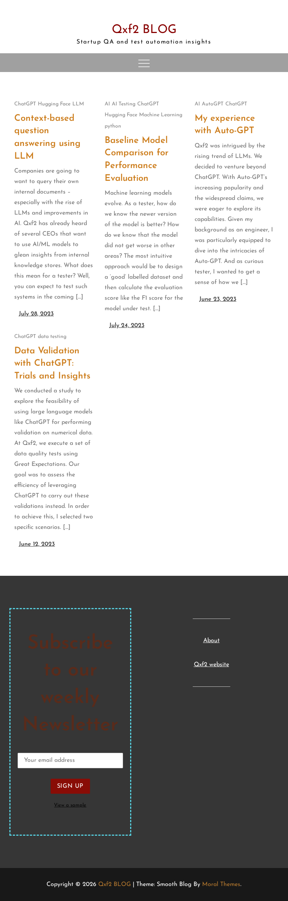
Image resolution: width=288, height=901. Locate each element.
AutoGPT (213, 104)
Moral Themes (221, 884)
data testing (52, 336)
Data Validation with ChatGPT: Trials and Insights (52, 364)
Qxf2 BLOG (144, 30)
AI (107, 104)
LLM (78, 104)
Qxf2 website (211, 665)
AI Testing (123, 104)
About (211, 641)
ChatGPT (25, 104)
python (113, 126)
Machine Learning (160, 115)
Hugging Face (54, 104)
